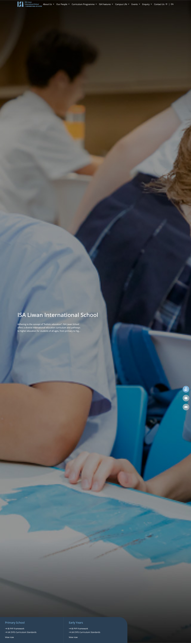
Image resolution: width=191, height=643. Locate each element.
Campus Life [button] (121, 4)
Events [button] (134, 4)
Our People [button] (62, 4)
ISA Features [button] (105, 4)
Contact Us (159, 4)
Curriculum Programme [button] (83, 4)
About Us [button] (47, 4)
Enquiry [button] (146, 4)
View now (9, 637)
